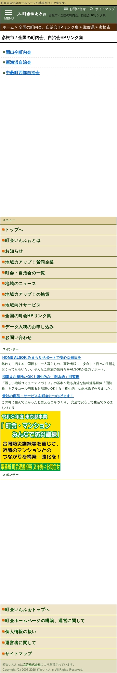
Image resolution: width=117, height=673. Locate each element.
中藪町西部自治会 (23, 72)
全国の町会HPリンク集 (28, 315)
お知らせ (14, 251)
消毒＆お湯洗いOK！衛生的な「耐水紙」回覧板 (40, 377)
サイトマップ (105, 9)
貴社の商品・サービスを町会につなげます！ (38, 396)
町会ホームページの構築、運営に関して (45, 620)
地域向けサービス (23, 305)
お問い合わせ (18, 337)
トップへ (14, 229)
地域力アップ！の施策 (27, 294)
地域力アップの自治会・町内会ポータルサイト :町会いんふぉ (36, 13)
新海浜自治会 (18, 62)
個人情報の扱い (20, 631)
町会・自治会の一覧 (25, 272)
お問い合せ (78, 9)
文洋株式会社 (32, 664)
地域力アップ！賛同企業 (29, 262)
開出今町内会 (18, 52)
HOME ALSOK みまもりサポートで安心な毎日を (41, 357)
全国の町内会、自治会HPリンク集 (49, 27)
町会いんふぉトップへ (27, 609)
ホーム (8, 27)
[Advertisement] (58, 155)
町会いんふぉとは (23, 240)
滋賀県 (89, 27)
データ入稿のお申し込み (29, 326)
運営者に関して (20, 642)
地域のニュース (20, 283)
